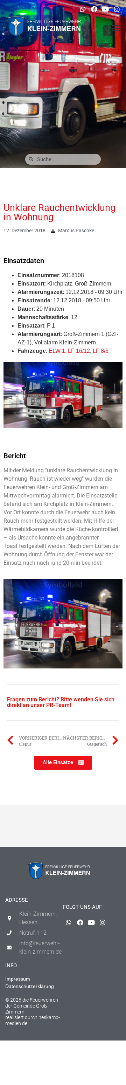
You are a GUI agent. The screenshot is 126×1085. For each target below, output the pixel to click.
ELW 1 (57, 351)
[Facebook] (94, 9)
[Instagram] (116, 9)
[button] (116, 28)
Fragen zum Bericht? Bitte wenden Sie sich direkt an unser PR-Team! (60, 702)
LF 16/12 (79, 351)
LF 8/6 (100, 351)
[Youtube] (105, 9)
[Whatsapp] (82, 9)
